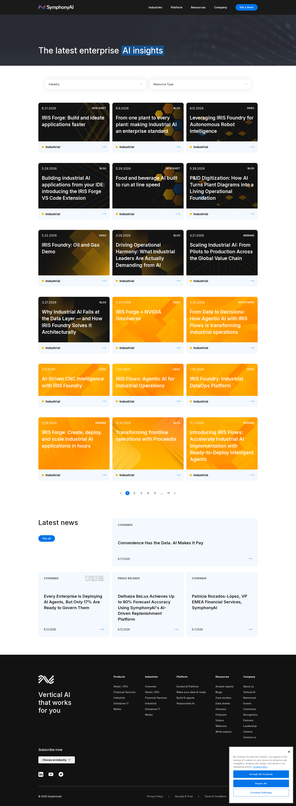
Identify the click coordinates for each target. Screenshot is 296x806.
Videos (219, 720)
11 (168, 493)
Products (119, 676)
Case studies (223, 697)
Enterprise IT (121, 703)
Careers (248, 731)
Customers (249, 709)
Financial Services (124, 692)
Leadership (250, 726)
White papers (223, 731)
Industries (151, 676)
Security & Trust (184, 796)
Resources (222, 676)
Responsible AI (185, 703)
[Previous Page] (121, 493)
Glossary (220, 709)
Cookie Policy (260, 766)
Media (117, 709)
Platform (182, 676)
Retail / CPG (121, 686)
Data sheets (222, 703)
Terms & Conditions (215, 796)
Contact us (249, 737)
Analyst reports (224, 686)
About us (248, 686)
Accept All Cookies (261, 774)
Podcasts (221, 714)
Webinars (221, 726)
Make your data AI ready (191, 692)
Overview (150, 686)
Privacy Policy (155, 796)
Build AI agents (186, 697)
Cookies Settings (261, 792)
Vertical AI (249, 692)
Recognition (250, 714)
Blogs (218, 692)
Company (249, 676)
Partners (248, 720)
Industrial (119, 697)
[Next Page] (175, 493)
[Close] (289, 752)
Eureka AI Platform (188, 686)
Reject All (261, 783)
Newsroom (249, 697)
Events (247, 703)
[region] (261, 775)
